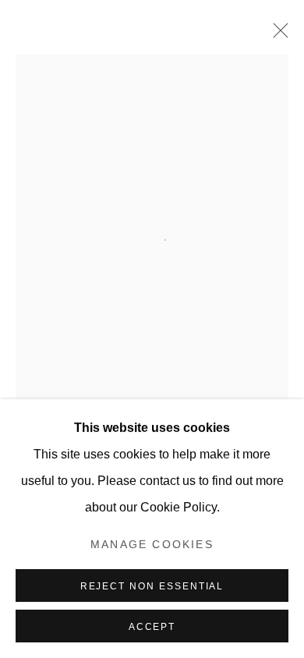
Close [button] (276, 35)
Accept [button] (152, 626)
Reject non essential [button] (152, 586)
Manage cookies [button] (152, 544)
